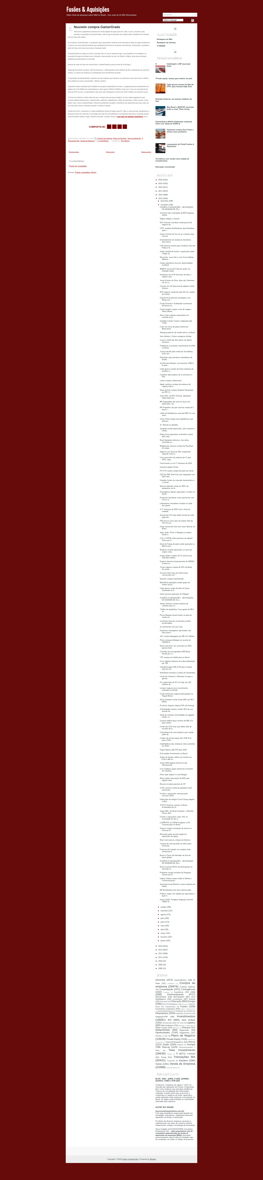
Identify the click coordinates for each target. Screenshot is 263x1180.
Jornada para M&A (169, 1023)
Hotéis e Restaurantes (188, 1009)
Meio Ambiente (167, 1025)
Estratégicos (173, 1004)
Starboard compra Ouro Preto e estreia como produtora (180, 131)
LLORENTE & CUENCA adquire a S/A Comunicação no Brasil (175, 824)
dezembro (164, 201)
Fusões (184, 1006)
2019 (160, 183)
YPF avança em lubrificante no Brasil (174, 657)
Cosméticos (178, 992)
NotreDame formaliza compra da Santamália (177, 673)
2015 (160, 198)
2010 (160, 961)
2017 (160, 191)
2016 (160, 195)
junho (163, 922)
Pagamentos (185, 1033)
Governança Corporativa (165, 1009)
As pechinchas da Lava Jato (171, 627)
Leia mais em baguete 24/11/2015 (130, 117)
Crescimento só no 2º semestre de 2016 (176, 463)
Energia (191, 1001)
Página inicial (110, 152)
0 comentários (103, 141)
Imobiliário (179, 1011)
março (163, 933)
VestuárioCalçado (172, 1067)
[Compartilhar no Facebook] (192, 20)
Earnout (192, 999)
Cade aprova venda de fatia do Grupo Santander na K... (174, 589)
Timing (163, 1057)
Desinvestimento (175, 994)
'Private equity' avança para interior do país (173, 78)
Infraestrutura (161, 1013)
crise (193, 992)
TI (142, 138)
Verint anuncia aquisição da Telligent (174, 594)
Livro (181, 1023)
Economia (164, 1001)
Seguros (180, 1045)
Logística (190, 1023)
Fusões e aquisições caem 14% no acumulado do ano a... (174, 818)
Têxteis (169, 1054)
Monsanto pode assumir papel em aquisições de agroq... (173, 835)
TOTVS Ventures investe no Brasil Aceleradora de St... (173, 806)
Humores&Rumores (165, 1011)
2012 (160, 953)
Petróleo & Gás (161, 1036)
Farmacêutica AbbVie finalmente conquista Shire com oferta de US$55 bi (173, 123)
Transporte (171, 1061)
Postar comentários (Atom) (85, 172)
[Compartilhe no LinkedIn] (125, 126)
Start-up (166, 1047)
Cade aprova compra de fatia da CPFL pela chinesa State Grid (180, 85)
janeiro (163, 941)
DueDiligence (160, 999)
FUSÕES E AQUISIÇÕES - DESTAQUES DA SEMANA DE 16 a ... (176, 599)
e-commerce (177, 999)
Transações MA (73, 141)
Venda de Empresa (87, 141)
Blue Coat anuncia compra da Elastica (175, 840)
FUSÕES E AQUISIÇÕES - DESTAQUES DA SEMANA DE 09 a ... (176, 862)
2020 (160, 180)
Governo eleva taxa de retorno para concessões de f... (174, 574)
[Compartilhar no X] (114, 126)
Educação (176, 1001)
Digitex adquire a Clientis (170, 219)
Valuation (183, 1060)
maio (162, 926)
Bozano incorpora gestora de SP (173, 784)
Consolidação (166, 989)
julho (162, 918)
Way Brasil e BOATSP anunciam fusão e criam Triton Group (180, 108)
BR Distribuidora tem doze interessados (175, 890)
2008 (160, 968)
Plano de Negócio (120, 138)
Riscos (191, 1042)
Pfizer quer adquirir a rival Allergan (173, 775)
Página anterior (146, 152)
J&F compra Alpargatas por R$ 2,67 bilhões (177, 636)
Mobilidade (186, 1028)
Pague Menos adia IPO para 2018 (173, 750)
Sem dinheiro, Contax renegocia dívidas (175, 336)
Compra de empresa (104, 138)
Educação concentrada (165, 167)
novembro (164, 205)
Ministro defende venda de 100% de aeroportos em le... (174, 487)
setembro (164, 911)
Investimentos (186, 1016)
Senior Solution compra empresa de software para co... (174, 605)
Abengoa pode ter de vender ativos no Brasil (177, 332)
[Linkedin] (196, 20)
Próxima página (74, 152)
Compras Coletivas (187, 987)
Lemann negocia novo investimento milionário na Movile (174, 689)
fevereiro (164, 937)
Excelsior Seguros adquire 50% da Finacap (177, 705)
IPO (169, 1020)
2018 (160, 187)
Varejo (158, 1064)
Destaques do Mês (164, 39)
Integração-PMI (161, 1017)
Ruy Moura (125, 141)
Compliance (171, 983)
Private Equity (173, 1039)
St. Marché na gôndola (169, 425)
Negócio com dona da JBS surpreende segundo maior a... (175, 453)
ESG (164, 1004)
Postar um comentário (78, 166)
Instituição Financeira (184, 1013)
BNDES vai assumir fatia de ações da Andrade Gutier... (175, 270)
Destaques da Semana (166, 43)
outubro (163, 907)
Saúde (166, 1044)
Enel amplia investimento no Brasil (173, 753)
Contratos (166, 992)
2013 (160, 950)
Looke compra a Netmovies (171, 381)
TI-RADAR (191, 1054)
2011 (160, 957)
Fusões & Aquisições (87, 9)
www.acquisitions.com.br (182, 1131)
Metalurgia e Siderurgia (185, 1025)
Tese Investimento (134, 138)
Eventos (184, 1004)
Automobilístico (180, 980)
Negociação (184, 1030)
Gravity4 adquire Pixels (169, 467)
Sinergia (191, 1044)
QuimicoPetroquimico (174, 1042)
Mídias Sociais (161, 1028)
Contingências (188, 989)
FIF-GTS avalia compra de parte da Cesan (177, 471)
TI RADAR (161, 46)
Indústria (189, 1011)
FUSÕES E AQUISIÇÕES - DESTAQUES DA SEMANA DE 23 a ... (176, 208)
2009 (160, 965)
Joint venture (188, 1020)
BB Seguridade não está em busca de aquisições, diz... (175, 403)
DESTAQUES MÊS (181, 997)
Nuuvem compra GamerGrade (97, 27)
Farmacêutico (170, 1007)
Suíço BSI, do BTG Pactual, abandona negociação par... (175, 397)
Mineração (176, 1028)
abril (162, 929)
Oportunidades (162, 1032)
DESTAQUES (160, 997)
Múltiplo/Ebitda (162, 1030)
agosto (163, 915)
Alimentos (160, 980)
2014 (160, 946)
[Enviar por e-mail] (109, 126)
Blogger (153, 1159)
